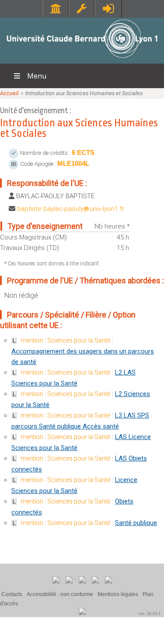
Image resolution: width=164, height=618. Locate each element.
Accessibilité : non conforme (60, 594)
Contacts (11, 594)
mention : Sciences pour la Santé (65, 340)
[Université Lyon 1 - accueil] (82, 59)
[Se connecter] (108, 9)
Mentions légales (118, 594)
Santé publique (136, 523)
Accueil (9, 93)
